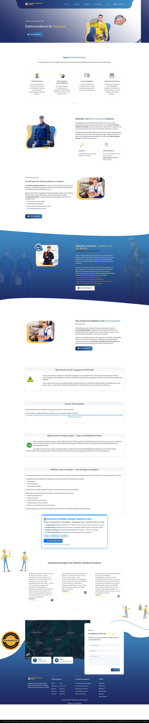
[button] (73, 103)
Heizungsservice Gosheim (82, 688)
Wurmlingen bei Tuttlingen (116, 415)
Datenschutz (78, 703)
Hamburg (54, 691)
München (62, 688)
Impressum (71, 703)
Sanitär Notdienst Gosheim (82, 686)
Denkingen (69, 415)
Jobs (107, 4)
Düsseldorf (63, 686)
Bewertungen (98, 4)
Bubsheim (75, 415)
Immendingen (48, 415)
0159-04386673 (119, 4)
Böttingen (99, 415)
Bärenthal (105, 415)
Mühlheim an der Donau (74, 417)
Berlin (53, 683)
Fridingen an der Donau (58, 415)
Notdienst (87, 4)
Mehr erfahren (136, 721)
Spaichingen (29, 415)
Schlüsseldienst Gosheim (82, 691)
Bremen (54, 688)
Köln (61, 683)
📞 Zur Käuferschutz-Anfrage (53, 540)
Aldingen (41, 415)
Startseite (66, 4)
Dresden (54, 693)
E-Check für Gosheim (81, 693)
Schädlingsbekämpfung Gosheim (83, 683)
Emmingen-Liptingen (91, 415)
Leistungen (77, 4)
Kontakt (102, 693)
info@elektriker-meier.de (65, 661)
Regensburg (55, 686)
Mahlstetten (81, 415)
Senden (115, 669)
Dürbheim (35, 415)
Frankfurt (62, 693)
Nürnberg (62, 691)
